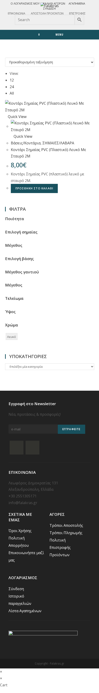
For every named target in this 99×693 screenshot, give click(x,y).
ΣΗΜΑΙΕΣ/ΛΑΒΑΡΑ (58, 143)
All (12, 93)
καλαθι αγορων (54, 4)
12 (12, 80)
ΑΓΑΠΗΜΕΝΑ (77, 4)
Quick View (17, 116)
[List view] (9, 54)
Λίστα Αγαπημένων (25, 610)
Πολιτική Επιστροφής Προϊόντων (60, 547)
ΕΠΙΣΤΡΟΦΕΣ (77, 13)
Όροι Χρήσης (20, 530)
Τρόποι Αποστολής (66, 525)
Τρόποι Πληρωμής (66, 532)
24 (12, 86)
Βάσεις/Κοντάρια (26, 143)
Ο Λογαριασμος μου (25, 4)
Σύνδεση (49, 9)
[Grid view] (6, 54)
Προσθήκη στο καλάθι (34, 188)
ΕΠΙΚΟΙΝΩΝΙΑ (16, 13)
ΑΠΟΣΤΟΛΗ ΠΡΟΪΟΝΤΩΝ (47, 13)
